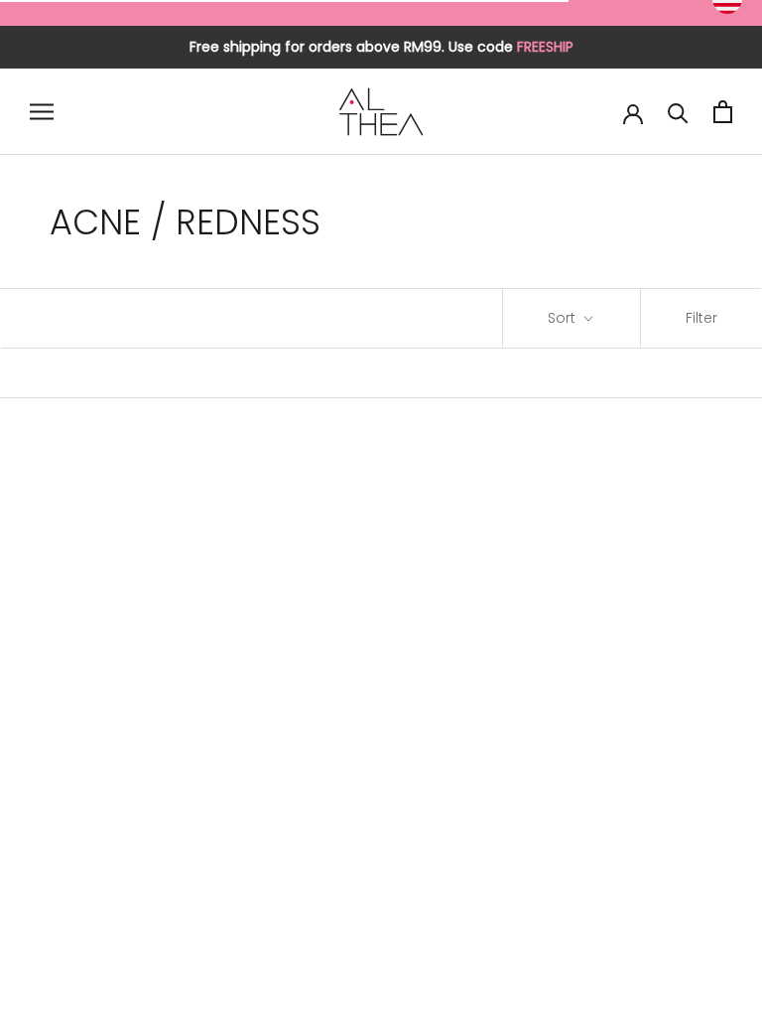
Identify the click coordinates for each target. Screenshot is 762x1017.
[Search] (678, 111)
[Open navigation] (42, 111)
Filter (701, 318)
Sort (563, 318)
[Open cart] (722, 111)
